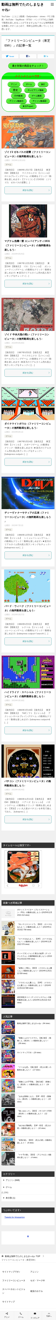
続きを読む (28, 190)
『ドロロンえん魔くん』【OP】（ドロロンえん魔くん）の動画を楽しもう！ (34, 985)
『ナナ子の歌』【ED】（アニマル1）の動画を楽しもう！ (34, 1156)
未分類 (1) (10, 1198)
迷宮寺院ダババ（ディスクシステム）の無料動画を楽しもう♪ (34, 1000)
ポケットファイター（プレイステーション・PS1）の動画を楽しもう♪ (34, 912)
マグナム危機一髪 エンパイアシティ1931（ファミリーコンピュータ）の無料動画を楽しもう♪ (27, 245)
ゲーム (8, 164)
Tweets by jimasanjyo (14, 1217)
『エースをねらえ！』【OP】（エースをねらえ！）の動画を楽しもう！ (34, 941)
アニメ (7, 1317)
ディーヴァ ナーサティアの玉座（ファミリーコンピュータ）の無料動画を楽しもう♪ (27, 517)
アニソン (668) (13, 1180)
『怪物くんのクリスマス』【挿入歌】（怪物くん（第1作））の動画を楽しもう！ (34, 1040)
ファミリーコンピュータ (13, 1280)
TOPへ (49, 1316)
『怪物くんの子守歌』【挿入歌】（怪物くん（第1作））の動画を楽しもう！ (34, 1084)
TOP (22, 1256)
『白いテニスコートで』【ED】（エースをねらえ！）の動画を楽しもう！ (34, 927)
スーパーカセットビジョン (13, 1291)
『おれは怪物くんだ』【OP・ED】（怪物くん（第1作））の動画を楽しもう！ (34, 1099)
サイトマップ (8, 1301)
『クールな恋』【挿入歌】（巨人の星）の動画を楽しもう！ (34, 1068)
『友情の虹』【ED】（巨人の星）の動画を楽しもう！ (34, 1141)
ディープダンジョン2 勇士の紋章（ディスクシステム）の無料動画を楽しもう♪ (34, 956)
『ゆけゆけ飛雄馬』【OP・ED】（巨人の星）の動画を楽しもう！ (34, 1126)
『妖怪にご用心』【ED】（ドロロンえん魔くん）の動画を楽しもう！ (34, 971)
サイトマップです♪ (29, 1053)
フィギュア (34, 1318)
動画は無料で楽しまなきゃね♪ (34, 1023)
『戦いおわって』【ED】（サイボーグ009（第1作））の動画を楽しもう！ (34, 1113)
